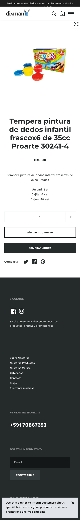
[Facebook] (13, 311)
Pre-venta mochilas (22, 388)
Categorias (16, 372)
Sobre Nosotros (19, 357)
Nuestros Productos (22, 362)
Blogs (13, 383)
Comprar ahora (40, 248)
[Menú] (71, 13)
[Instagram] (21, 311)
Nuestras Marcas (20, 367)
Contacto (15, 378)
